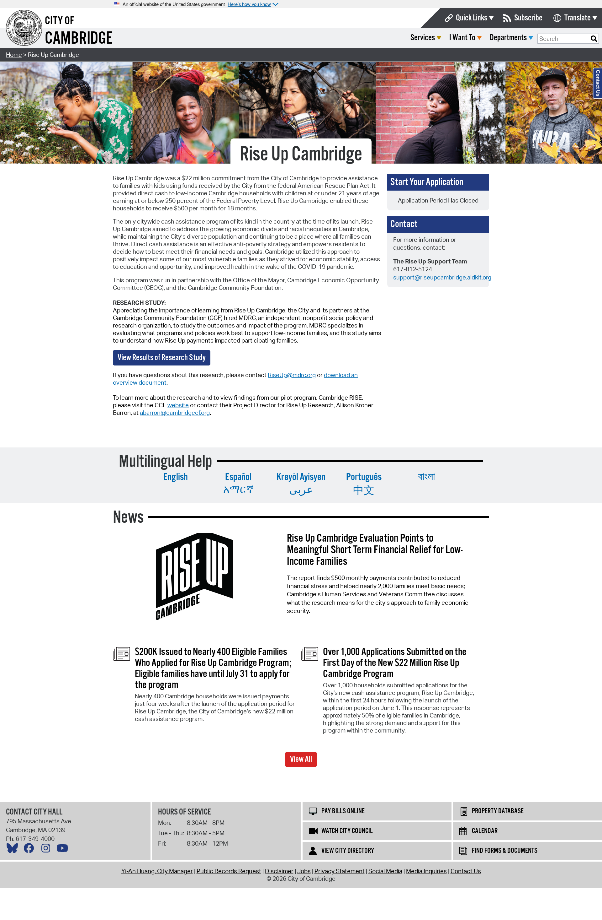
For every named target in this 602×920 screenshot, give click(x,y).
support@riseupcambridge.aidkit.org (442, 277)
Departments (508, 38)
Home (14, 54)
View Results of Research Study (162, 358)
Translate (577, 18)
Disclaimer (279, 871)
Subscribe (528, 18)
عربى (301, 490)
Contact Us (466, 871)
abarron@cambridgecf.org (175, 412)
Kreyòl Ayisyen (301, 477)
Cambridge (79, 38)
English (175, 477)
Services (422, 38)
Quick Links (471, 18)
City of (59, 21)
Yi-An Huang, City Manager (157, 871)
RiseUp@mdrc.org (292, 375)
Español (238, 477)
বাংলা (426, 477)
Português (364, 477)
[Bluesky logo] (14, 849)
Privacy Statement (339, 871)
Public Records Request (229, 871)
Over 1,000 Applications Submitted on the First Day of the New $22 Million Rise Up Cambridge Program (395, 663)
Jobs (304, 871)
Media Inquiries (426, 871)
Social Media (385, 871)
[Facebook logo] (30, 849)
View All (301, 759)
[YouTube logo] (64, 849)
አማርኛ (238, 490)
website (178, 405)
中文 (363, 491)
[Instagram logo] (47, 849)
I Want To (462, 38)
